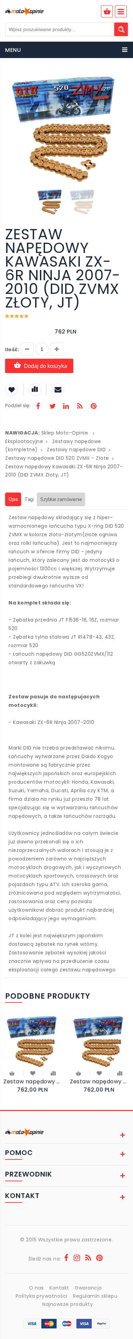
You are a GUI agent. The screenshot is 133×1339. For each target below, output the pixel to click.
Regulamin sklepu (95, 1296)
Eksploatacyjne (24, 441)
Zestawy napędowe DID (76, 449)
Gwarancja (88, 1287)
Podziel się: (17, 405)
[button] (121, 77)
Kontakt (59, 1287)
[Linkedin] (66, 406)
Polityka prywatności (42, 1296)
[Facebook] (38, 406)
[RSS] (80, 406)
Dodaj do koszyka (45, 366)
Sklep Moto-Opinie (64, 432)
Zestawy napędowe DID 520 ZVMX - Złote (57, 458)
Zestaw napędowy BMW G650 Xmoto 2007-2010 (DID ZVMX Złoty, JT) (100, 1081)
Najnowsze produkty (67, 1304)
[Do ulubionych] (33, 1072)
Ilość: (12, 349)
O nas (36, 1287)
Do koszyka (13, 1074)
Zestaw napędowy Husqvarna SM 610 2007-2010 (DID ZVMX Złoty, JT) (33, 1081)
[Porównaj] (53, 1072)
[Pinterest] (93, 406)
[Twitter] (52, 406)
